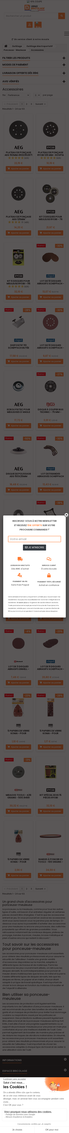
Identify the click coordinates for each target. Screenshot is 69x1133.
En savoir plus (22, 603)
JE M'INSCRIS (36, 547)
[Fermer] (66, 515)
